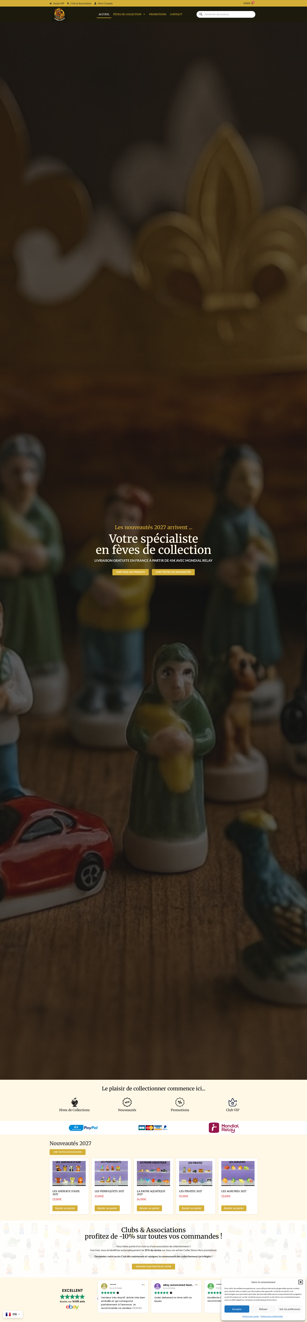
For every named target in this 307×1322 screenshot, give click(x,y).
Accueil (104, 14)
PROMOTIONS (157, 14)
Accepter (237, 1309)
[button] (300, 1282)
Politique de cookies (250, 1316)
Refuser (263, 1309)
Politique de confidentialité (271, 1316)
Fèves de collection (127, 14)
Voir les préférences (289, 1309)
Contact (176, 14)
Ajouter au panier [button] (65, 1208)
